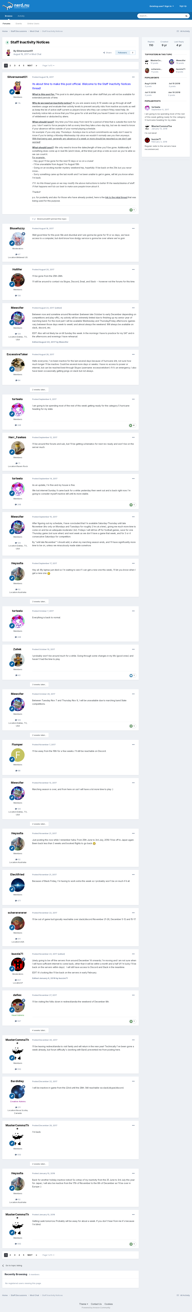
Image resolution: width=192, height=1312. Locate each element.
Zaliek (17, 649)
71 (19, 463)
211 (19, 1107)
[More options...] (133, 77)
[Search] (186, 15)
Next (30, 65)
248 (19, 425)
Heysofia (17, 563)
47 (18, 254)
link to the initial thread (116, 197)
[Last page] (36, 66)
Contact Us (96, 1304)
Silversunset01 (25, 51)
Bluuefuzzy (17, 228)
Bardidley (17, 1081)
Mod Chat (36, 54)
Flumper (17, 744)
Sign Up (183, 6)
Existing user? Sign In (161, 6)
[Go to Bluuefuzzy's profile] (18, 239)
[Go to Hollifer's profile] (18, 280)
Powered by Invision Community (96, 1307)
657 (19, 980)
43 (18, 675)
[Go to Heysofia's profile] (18, 574)
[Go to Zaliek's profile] (18, 659)
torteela (17, 399)
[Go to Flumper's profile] (18, 755)
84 (18, 380)
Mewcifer (17, 307)
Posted (43, 77)
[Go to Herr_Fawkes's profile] (18, 448)
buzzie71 (17, 953)
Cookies (109, 1304)
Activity (21, 16)
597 (19, 1021)
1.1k (19, 103)
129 (19, 333)
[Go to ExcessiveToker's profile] (18, 365)
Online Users (33, 23)
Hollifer (17, 269)
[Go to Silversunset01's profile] (8, 52)
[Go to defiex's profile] (18, 1005)
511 (19, 939)
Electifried (17, 874)
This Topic (174, 16)
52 (18, 589)
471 (19, 900)
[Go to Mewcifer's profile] (18, 318)
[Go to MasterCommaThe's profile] (18, 1053)
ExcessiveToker (17, 354)
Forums (6, 23)
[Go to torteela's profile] (18, 409)
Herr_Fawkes (17, 437)
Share (108, 52)
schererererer (17, 912)
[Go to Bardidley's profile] (18, 1092)
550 (19, 1069)
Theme (83, 1304)
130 (19, 295)
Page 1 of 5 (48, 65)
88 (18, 770)
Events (19, 23)
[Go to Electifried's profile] (18, 885)
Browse (8, 16)
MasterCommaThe (17, 1041)
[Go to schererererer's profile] (18, 923)
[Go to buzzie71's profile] (18, 964)
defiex (17, 995)
